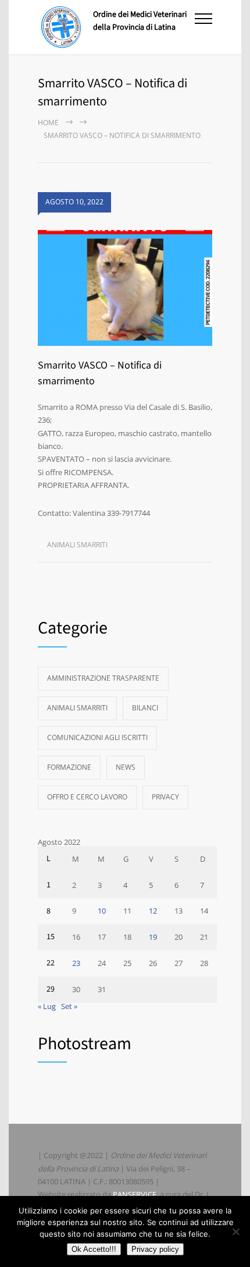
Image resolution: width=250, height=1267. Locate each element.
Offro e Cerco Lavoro (87, 797)
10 (102, 910)
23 (76, 963)
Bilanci (145, 708)
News (125, 767)
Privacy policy (155, 1249)
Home (48, 123)
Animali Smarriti (77, 545)
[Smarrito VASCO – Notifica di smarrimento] (125, 288)
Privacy (165, 797)
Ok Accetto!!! (94, 1249)
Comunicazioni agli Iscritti (97, 737)
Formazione (69, 767)
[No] (235, 1231)
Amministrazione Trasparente (103, 678)
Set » (69, 1006)
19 (153, 937)
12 (153, 910)
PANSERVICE (134, 1194)
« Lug (47, 1006)
